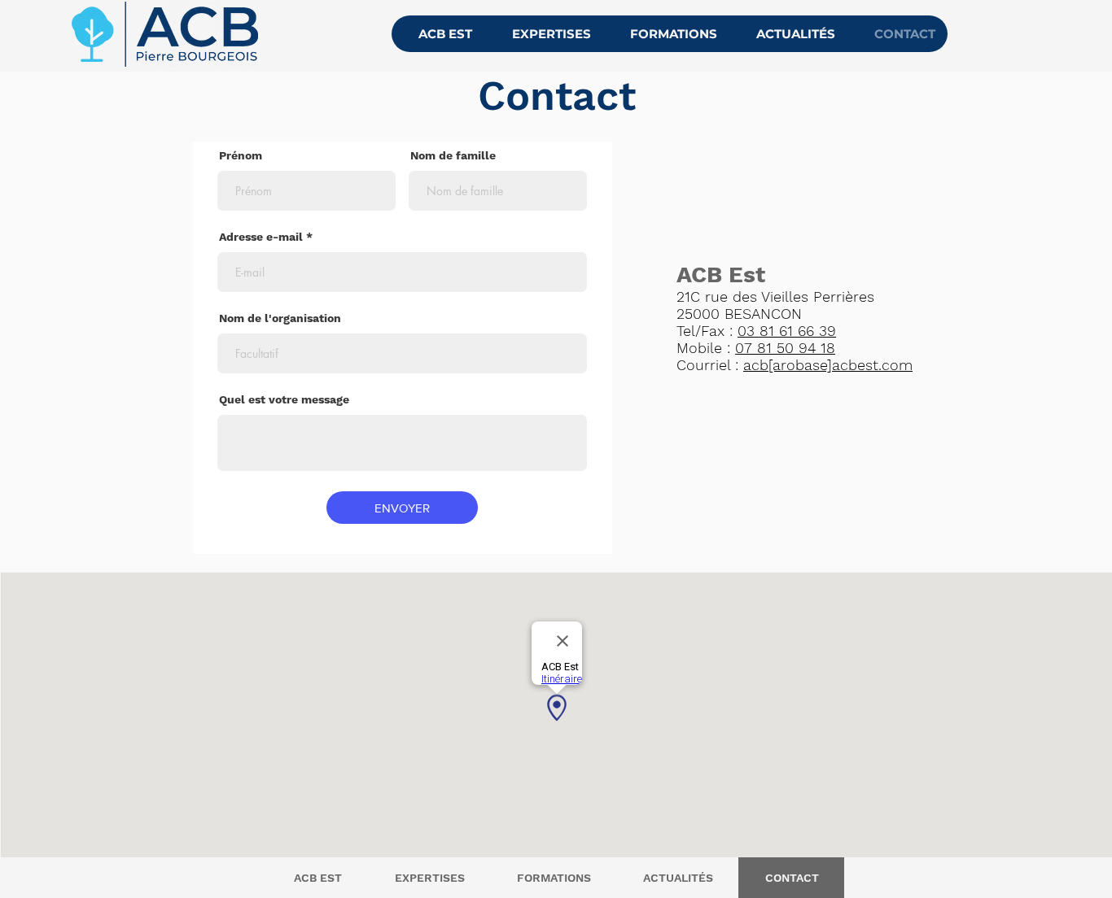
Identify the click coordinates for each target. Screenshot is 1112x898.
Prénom (240, 155)
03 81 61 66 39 (787, 330)
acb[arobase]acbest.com (828, 364)
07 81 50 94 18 (785, 347)
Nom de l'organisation (280, 318)
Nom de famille (453, 155)
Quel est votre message (284, 399)
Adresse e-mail (261, 236)
